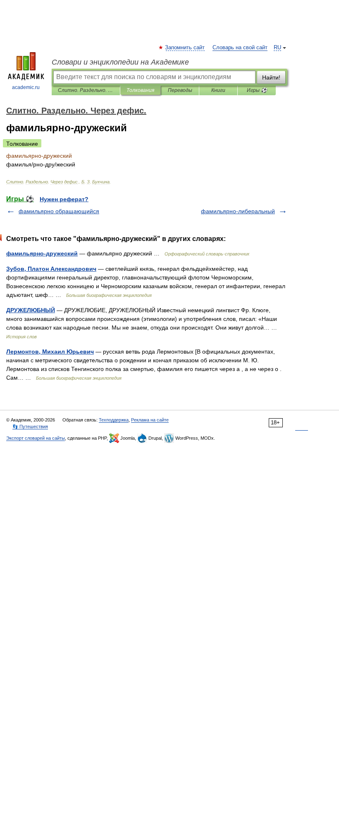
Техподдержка (114, 419)
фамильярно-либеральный (238, 211)
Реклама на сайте (150, 419)
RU (277, 48)
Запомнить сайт (185, 48)
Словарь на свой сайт (239, 48)
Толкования (140, 90)
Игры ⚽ (257, 90)
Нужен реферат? (64, 199)
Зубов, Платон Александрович (51, 268)
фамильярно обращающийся (59, 211)
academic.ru (26, 87)
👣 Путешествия (30, 426)
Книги (218, 90)
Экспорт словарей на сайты (35, 438)
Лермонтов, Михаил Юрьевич (50, 351)
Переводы (180, 90)
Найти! (271, 77)
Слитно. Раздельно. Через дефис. (86, 90)
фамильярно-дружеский (42, 253)
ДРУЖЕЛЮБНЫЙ (30, 310)
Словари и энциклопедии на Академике (120, 62)
